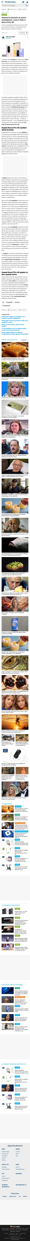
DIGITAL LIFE (5, 1164)
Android (18, 1151)
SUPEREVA (18, 1231)
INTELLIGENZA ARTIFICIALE (21, 831)
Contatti (25, 1196)
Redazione (19, 1173)
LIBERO (2, 1228)
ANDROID (7, 12)
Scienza (4, 1158)
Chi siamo (6, 1233)
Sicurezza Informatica (5, 1185)
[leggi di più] (27, 37)
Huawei (17, 302)
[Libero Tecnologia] (15, 1193)
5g (3, 302)
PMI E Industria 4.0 (21, 1185)
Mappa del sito (12, 1196)
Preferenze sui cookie (13, 1234)
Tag (19, 1196)
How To (18, 1167)
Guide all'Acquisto (20, 1169)
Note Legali (12, 1233)
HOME (3, 12)
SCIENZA (17, 814)
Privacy (17, 1233)
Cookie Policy (23, 1233)
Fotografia (9, 302)
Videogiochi (5, 1180)
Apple (17, 1153)
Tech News (4, 1156)
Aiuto (20, 1234)
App (17, 1156)
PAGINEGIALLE (12, 1228)
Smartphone (6, 305)
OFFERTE (17, 839)
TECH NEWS (18, 806)
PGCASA (27, 1228)
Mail (23, 4)
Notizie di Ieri (5, 1153)
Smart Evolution (6, 1169)
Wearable (4, 1167)
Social (3, 1176)
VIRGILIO (7, 1228)
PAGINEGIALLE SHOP (20, 1228)
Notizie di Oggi (5, 1151)
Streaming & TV (6, 1178)
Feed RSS (5, 1196)
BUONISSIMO (12, 1231)
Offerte (3, 1160)
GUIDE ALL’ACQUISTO (20, 823)
